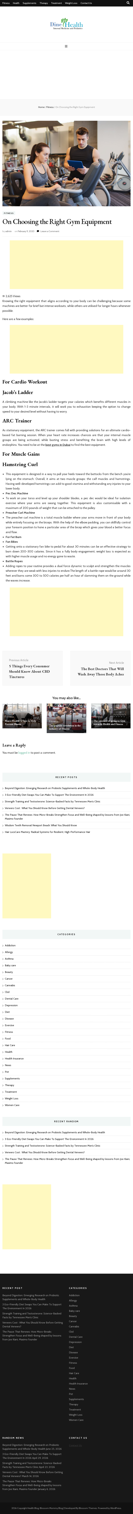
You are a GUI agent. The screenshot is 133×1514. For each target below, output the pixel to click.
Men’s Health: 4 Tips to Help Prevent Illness (20, 722)
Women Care (12, 1105)
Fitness (6, 3)
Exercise (9, 1025)
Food (8, 1038)
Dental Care (11, 998)
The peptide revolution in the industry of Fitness (65, 727)
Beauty (9, 972)
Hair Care (10, 1045)
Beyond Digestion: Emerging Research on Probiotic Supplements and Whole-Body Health (55, 788)
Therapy (44, 3)
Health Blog (33, 1508)
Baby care (10, 965)
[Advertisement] (66, 74)
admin (8, 231)
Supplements (29, 3)
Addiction (10, 945)
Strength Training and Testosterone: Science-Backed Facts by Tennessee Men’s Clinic (52, 801)
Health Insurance (14, 1058)
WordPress (115, 1508)
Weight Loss (71, 3)
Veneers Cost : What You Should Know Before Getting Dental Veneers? (45, 808)
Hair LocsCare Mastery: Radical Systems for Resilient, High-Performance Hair (47, 832)
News (8, 1065)
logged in (24, 752)
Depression (11, 1005)
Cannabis (10, 985)
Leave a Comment (50, 231)
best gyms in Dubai (57, 445)
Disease (9, 1018)
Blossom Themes (88, 1508)
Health (16, 3)
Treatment (56, 3)
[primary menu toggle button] (66, 46)
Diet (7, 1011)
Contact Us (86, 3)
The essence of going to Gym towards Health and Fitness (109, 722)
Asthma (9, 958)
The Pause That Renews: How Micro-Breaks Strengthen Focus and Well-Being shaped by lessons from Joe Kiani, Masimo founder (31, 1335)
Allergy (9, 952)
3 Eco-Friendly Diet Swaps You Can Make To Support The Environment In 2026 (49, 794)
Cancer (9, 978)
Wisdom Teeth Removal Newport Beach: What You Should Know (41, 825)
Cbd (7, 992)
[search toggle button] (128, 2)
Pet (7, 1071)
